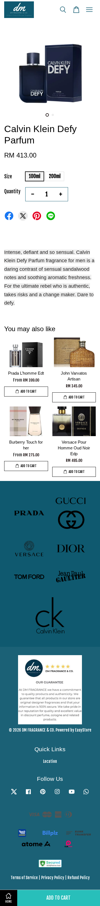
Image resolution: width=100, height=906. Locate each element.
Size (8, 176)
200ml (55, 176)
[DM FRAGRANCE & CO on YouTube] (72, 794)
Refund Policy (79, 877)
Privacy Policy (52, 877)
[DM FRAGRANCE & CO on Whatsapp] (86, 794)
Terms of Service (24, 877)
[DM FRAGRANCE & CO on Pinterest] (43, 794)
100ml (34, 176)
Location (50, 761)
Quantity (12, 191)
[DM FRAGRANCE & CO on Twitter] (14, 794)
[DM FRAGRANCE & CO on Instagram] (57, 794)
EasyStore (83, 730)
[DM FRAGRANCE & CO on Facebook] (28, 794)
